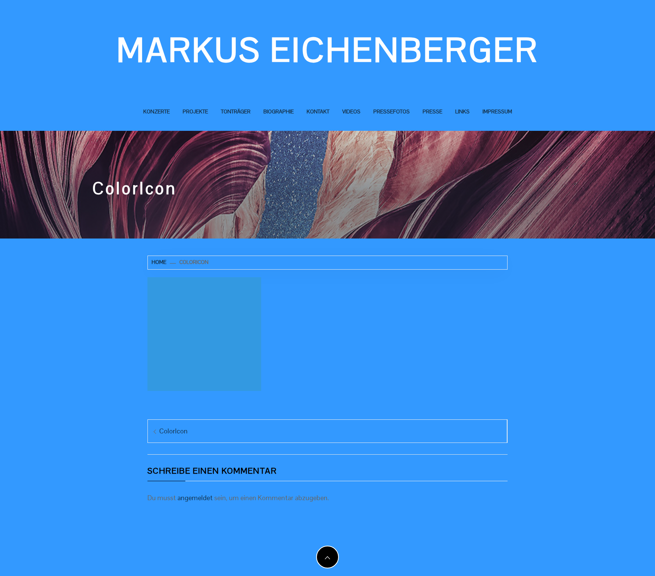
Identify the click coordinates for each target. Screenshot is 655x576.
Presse (432, 111)
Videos (351, 111)
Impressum (497, 111)
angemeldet (195, 497)
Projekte (195, 111)
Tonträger (236, 111)
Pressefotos (391, 111)
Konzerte (156, 111)
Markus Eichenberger (328, 50)
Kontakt (318, 111)
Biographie (278, 111)
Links (462, 111)
